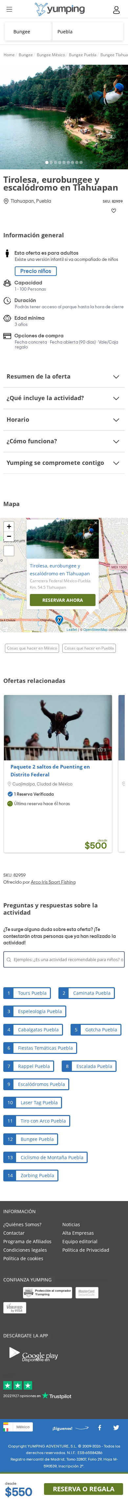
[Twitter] (116, 1429)
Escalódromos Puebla (41, 1084)
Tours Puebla (32, 993)
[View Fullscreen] (9, 551)
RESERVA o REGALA (84, 1488)
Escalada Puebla (94, 1066)
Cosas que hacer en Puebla (89, 648)
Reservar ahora (62, 600)
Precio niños (35, 271)
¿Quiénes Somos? (22, 1224)
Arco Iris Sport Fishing (53, 882)
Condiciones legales (25, 1250)
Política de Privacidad (85, 1250)
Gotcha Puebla (101, 1029)
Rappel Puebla (34, 1066)
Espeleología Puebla (40, 1011)
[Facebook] (99, 1429)
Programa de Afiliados (27, 1241)
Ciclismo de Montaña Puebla (52, 1157)
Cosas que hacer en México (32, 648)
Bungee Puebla (37, 1139)
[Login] (116, 10)
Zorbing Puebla (37, 1175)
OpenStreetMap (95, 629)
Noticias (71, 1224)
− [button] (9, 536)
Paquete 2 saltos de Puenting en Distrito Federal (50, 770)
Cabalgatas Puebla (38, 1029)
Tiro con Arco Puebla (43, 1121)
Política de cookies (23, 1258)
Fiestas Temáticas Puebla (45, 1048)
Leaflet (72, 629)
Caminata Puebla (92, 993)
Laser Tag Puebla (39, 1102)
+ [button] (9, 526)
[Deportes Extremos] (59, 9)
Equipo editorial (79, 1241)
